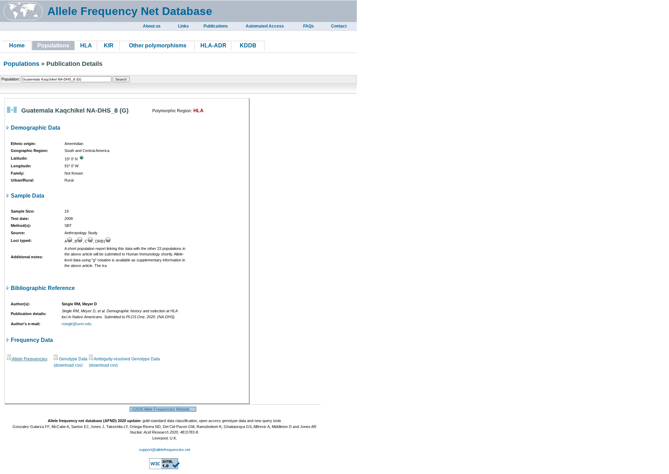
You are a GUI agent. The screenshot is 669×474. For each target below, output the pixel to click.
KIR (109, 45)
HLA (86, 45)
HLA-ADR (213, 45)
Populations (21, 63)
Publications (215, 26)
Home (17, 45)
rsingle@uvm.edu (76, 324)
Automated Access (265, 26)
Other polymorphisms (157, 45)
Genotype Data (72, 359)
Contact (339, 26)
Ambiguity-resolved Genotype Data (126, 359)
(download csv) (68, 365)
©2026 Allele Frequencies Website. (163, 409)
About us (152, 26)
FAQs (308, 26)
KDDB (248, 45)
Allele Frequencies (29, 359)
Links (183, 26)
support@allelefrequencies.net (164, 450)
